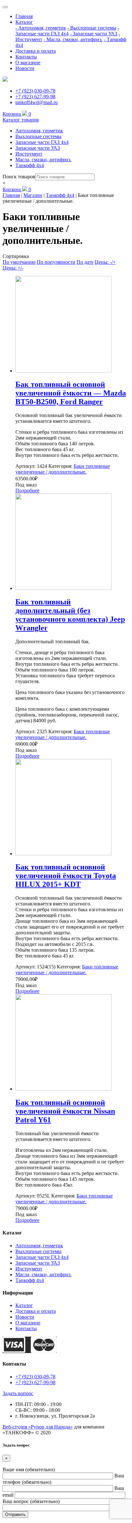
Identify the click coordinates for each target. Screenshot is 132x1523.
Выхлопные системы (38, 136)
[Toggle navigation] (5, 7)
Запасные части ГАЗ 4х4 (42, 142)
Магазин (32, 195)
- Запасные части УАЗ (93, 33)
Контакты (26, 56)
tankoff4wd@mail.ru (36, 102)
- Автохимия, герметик (40, 28)
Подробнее (27, 490)
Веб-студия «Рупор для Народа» (38, 1426)
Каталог (24, 22)
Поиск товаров (19, 176)
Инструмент (28, 153)
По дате (85, 262)
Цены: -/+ (105, 262)
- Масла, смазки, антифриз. (73, 39)
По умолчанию (19, 262)
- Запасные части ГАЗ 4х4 (67, 30)
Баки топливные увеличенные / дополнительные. (62, 469)
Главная (24, 16)
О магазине (27, 62)
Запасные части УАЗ (37, 148)
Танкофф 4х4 (29, 165)
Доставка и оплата (35, 51)
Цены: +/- (13, 268)
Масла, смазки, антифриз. (43, 159)
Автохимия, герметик (39, 130)
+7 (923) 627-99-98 (35, 96)
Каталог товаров (21, 119)
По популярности (56, 262)
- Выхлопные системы (91, 28)
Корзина (17, 114)
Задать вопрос (18, 1393)
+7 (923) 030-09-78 (35, 91)
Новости (24, 68)
